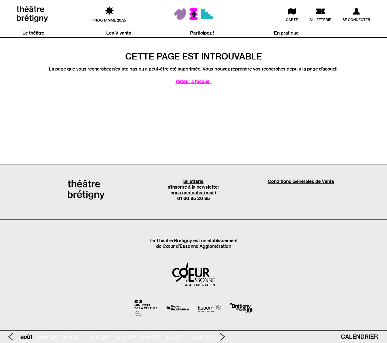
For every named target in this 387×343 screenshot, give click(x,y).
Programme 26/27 (109, 20)
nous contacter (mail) (193, 192)
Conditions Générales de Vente (301, 181)
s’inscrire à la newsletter (193, 187)
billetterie (193, 181)
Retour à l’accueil (194, 81)
